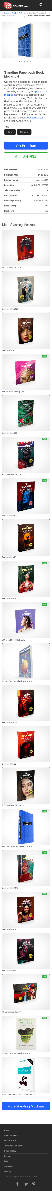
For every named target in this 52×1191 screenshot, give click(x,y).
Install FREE (27, 156)
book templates (34, 117)
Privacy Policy (10, 1140)
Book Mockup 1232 (10, 722)
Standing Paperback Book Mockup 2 (17, 846)
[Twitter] (26, 1183)
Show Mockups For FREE (39, 15)
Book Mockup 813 (9, 515)
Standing (24, 132)
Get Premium (26, 145)
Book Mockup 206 (9, 433)
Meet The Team (11, 1135)
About (6, 1130)
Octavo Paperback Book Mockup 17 (17, 1053)
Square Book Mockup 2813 (13, 639)
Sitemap (7, 1171)
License (7, 1156)
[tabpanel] (26, 40)
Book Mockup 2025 (10, 309)
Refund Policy (10, 1151)
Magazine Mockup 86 (11, 267)
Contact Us (8, 1166)
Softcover (23, 13)
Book (14, 13)
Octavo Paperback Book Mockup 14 (17, 681)
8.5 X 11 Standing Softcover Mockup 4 (18, 1094)
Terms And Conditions (13, 1145)
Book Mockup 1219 (10, 350)
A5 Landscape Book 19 (11, 1012)
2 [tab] (21, 61)
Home (6, 13)
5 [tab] (30, 61)
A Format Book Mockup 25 (13, 474)
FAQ (6, 1161)
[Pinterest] (34, 1183)
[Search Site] (41, 5)
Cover (9, 132)
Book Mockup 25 (9, 557)
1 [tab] (19, 61)
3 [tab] (24, 61)
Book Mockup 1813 (10, 888)
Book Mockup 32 (9, 763)
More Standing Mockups (26, 1106)
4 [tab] (27, 61)
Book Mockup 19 (9, 598)
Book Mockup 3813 (10, 970)
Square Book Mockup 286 (13, 391)
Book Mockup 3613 (10, 929)
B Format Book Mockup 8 (12, 805)
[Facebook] (18, 1183)
